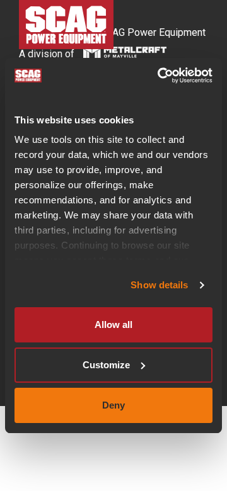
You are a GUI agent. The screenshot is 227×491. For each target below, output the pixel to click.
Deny (113, 405)
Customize (106, 364)
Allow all (113, 324)
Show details (159, 284)
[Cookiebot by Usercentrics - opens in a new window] (160, 75)
